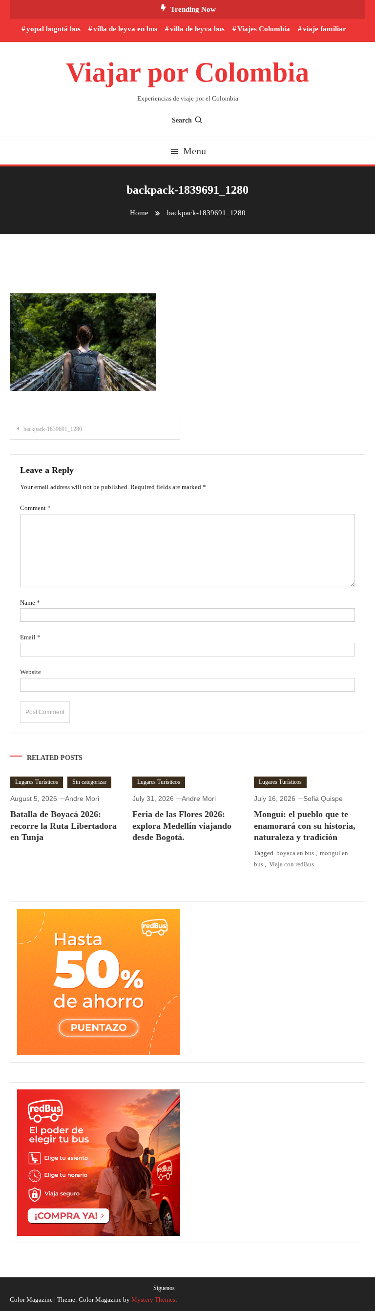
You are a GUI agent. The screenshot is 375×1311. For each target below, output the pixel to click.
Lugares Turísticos (36, 781)
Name (30, 602)
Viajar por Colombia (187, 72)
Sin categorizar (89, 781)
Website (30, 672)
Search (182, 120)
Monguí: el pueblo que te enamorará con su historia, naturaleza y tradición (304, 825)
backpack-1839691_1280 (52, 429)
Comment (35, 508)
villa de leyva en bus (125, 29)
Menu (194, 150)
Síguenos (164, 1288)
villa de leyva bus (197, 29)
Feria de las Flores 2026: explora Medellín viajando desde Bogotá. (181, 825)
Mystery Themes (153, 1299)
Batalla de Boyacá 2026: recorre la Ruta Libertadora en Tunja (63, 825)
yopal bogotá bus (53, 29)
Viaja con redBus (291, 864)
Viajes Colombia (263, 29)
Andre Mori (82, 798)
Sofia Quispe (323, 798)
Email (30, 637)
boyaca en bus (295, 853)
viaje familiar (324, 29)
